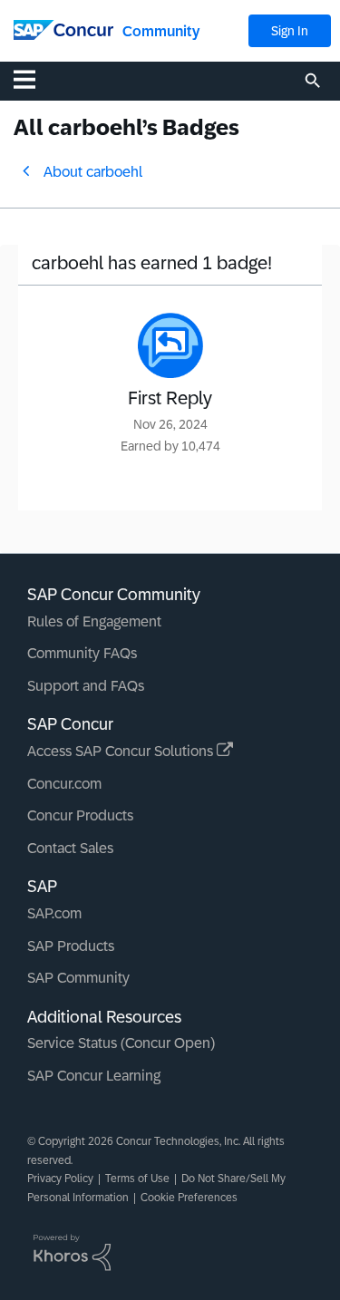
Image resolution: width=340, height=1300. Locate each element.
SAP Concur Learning (93, 1075)
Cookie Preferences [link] (189, 1197)
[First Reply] (170, 345)
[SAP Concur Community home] (63, 28)
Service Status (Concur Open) (121, 1043)
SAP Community (78, 977)
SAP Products (70, 946)
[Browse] (33, 79)
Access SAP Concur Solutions (122, 751)
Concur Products (80, 815)
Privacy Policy (60, 1178)
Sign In (289, 31)
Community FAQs (82, 653)
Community (160, 31)
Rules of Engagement (94, 621)
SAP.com (54, 913)
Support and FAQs (85, 686)
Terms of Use (137, 1178)
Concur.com (64, 783)
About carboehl (93, 171)
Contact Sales (70, 848)
